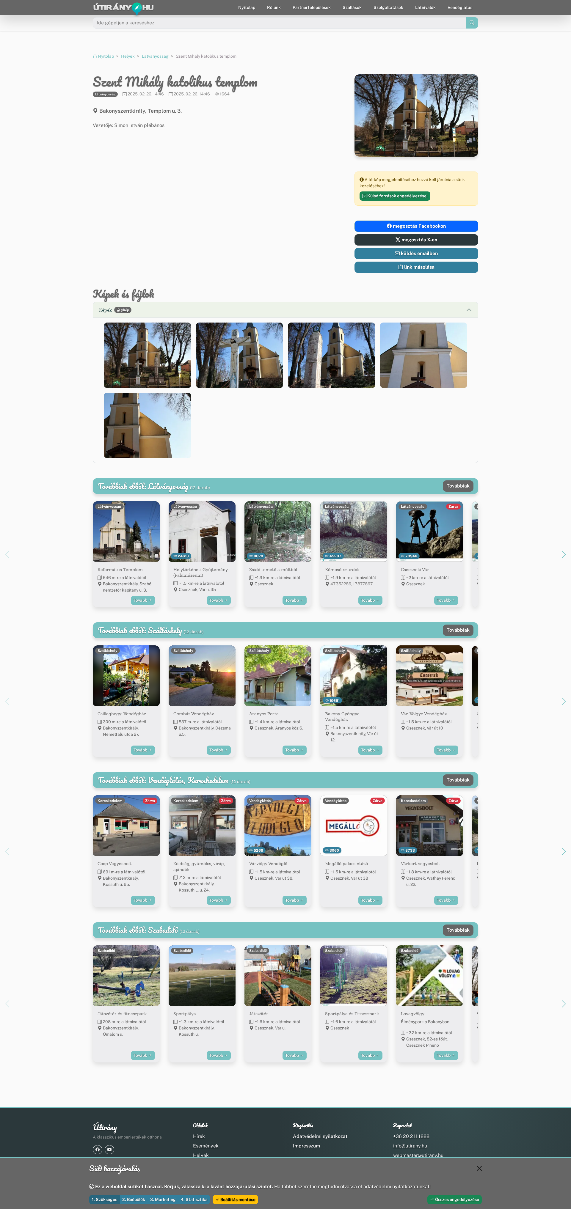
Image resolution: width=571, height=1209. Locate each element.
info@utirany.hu (410, 1146)
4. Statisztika (194, 1199)
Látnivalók (425, 7)
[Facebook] (97, 1149)
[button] (147, 355)
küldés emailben (419, 253)
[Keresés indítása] (472, 23)
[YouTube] (109, 1149)
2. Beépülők (133, 1199)
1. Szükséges (104, 1199)
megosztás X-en (418, 240)
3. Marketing (163, 1199)
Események (206, 1146)
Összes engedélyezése (456, 1199)
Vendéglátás (460, 7)
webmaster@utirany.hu (418, 1155)
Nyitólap (246, 7)
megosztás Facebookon (419, 226)
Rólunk (274, 7)
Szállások (352, 7)
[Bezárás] (479, 1168)
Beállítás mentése (237, 1199)
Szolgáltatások (388, 7)
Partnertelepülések (312, 7)
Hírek (199, 1136)
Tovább (141, 600)
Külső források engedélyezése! (397, 196)
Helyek (128, 56)
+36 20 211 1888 (411, 1136)
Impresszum (306, 1146)
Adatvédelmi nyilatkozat (320, 1136)
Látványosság (155, 56)
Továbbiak (458, 486)
